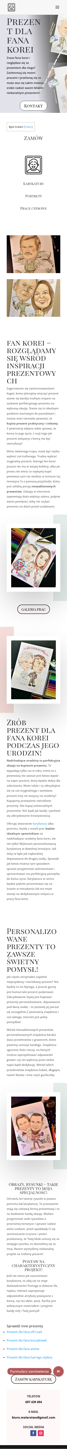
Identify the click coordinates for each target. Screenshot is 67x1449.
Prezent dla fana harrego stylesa (29, 1357)
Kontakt (33, 105)
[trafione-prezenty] (33, 316)
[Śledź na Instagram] (41, 1433)
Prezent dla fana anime (23, 1349)
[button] (58, 1371)
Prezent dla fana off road (24, 1332)
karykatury (40, 823)
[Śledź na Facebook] (33, 1433)
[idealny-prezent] (33, 272)
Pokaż (28, 127)
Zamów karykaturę (33, 1379)
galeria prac (33, 609)
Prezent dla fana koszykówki (27, 1340)
